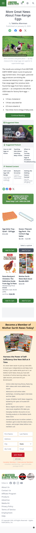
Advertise (6, 500)
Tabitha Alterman (19, 23)
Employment (7, 513)
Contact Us (6, 490)
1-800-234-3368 (24, 201)
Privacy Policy (7, 506)
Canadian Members (9, 462)
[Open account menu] (27, 3)
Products (5, 497)
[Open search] (33, 3)
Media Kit (6, 503)
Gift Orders (18, 459)
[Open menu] (3, 3)
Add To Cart (9, 250)
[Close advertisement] (34, 527)
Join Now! (18, 455)
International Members (25, 462)
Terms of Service (9, 509)
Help (4, 516)
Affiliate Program (9, 493)
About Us (6, 487)
